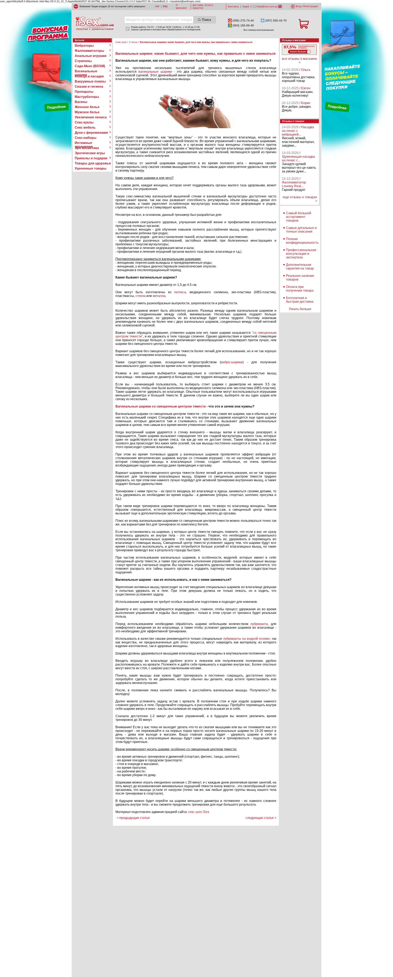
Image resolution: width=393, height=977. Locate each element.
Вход (298, 6)
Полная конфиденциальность (302, 240)
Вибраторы (84, 45)
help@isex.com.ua (267, 6)
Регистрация (310, 6)
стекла (141, 296)
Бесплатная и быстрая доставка (299, 299)
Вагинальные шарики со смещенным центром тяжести (160, 406)
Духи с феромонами (91, 132)
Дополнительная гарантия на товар (300, 266)
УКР (157, 6)
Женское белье (87, 107)
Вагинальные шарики (86, 71)
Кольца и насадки (89, 76)
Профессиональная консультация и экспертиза (301, 253)
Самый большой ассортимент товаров (298, 216)
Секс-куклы (84, 122)
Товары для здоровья (93, 163)
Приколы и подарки (91, 158)
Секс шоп (120, 42)
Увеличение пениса (91, 117)
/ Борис (305, 103)
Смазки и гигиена (89, 86)
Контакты (233, 6)
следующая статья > (260, 818)
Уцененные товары (90, 168)
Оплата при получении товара (300, 288)
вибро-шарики (232, 362)
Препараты (84, 91)
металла (159, 296)
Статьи (133, 42)
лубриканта (259, 624)
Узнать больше (300, 309)
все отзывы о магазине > (299, 60)
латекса (180, 292)
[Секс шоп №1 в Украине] (94, 23)
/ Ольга (304, 69)
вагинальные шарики (155, 71)
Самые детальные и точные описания (301, 229)
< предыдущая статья (133, 818)
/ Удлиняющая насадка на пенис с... (298, 156)
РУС (165, 6)
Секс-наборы (85, 137)
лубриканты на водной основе (246, 638)
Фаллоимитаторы (89, 50)
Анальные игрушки (90, 56)
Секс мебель (85, 127)
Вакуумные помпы (90, 81)
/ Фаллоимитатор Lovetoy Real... (294, 182)
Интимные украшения (84, 143)
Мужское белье (87, 112)
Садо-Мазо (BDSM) (90, 66)
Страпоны (83, 61)
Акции (245, 6)
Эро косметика (87, 148)
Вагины (81, 102)
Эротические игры (90, 153)
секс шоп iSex (198, 812)
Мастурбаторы (87, 96)
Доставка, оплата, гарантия (203, 6)
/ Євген (304, 88)
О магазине (181, 6)
